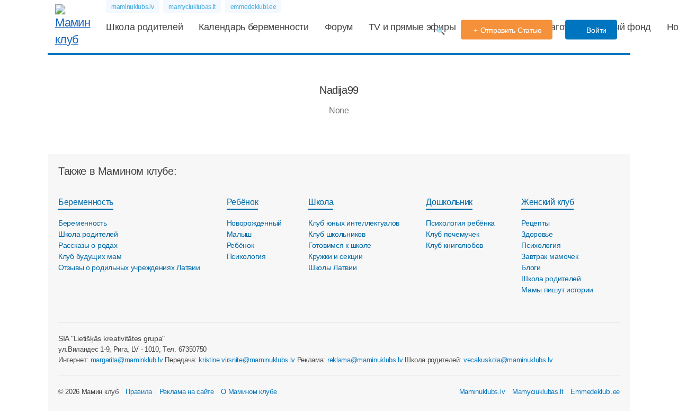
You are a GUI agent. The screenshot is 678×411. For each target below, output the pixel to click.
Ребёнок (242, 202)
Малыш (239, 234)
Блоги (531, 267)
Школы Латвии (332, 267)
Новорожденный (254, 223)
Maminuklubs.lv (482, 392)
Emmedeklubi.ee (595, 392)
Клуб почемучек (452, 234)
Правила (139, 392)
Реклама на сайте (186, 392)
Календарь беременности (254, 27)
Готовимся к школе (339, 245)
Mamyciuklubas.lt (538, 392)
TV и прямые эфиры (412, 27)
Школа (320, 202)
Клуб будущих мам (90, 256)
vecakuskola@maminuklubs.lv (508, 360)
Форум (339, 27)
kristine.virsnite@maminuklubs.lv (247, 360)
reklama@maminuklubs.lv (365, 360)
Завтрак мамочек (549, 256)
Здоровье (537, 234)
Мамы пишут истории (557, 289)
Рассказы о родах (88, 245)
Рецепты (535, 223)
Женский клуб (547, 202)
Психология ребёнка (460, 223)
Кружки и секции (335, 256)
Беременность (85, 202)
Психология (246, 256)
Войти (595, 30)
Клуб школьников (336, 234)
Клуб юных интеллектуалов (353, 223)
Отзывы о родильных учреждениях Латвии (129, 267)
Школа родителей (144, 27)
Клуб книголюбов (454, 245)
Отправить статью (511, 30)
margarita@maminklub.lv (127, 360)
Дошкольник (449, 202)
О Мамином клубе (248, 392)
